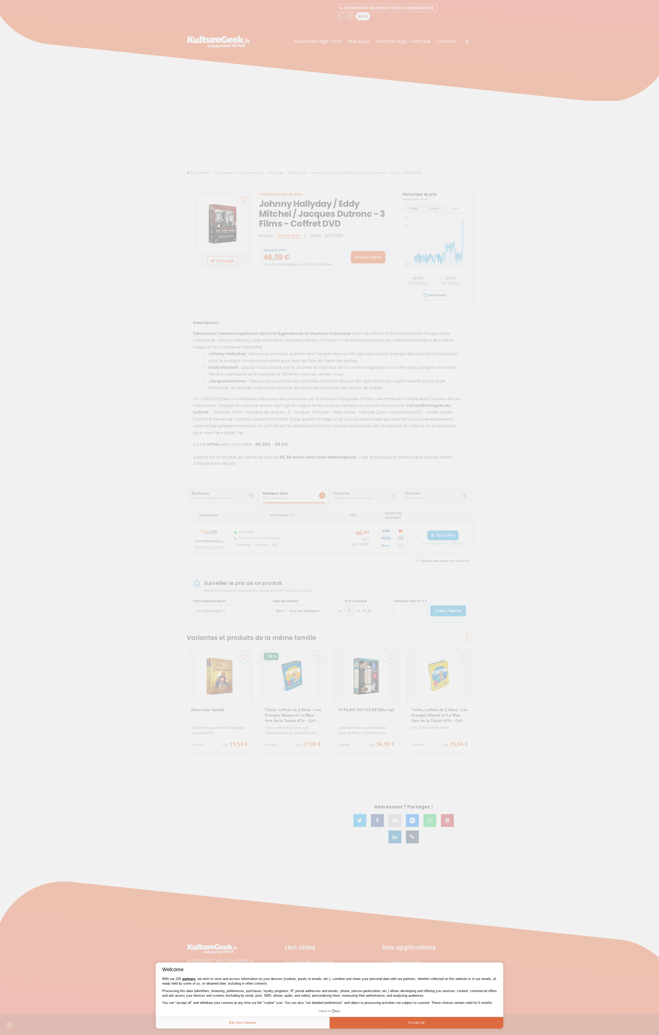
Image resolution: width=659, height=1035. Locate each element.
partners (188, 979)
